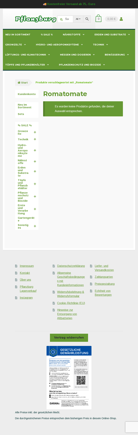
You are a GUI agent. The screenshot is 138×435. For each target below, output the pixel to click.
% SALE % (47, 34)
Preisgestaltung (105, 283)
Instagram (26, 297)
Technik (98, 44)
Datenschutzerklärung (71, 265)
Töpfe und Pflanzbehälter (25, 64)
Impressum (27, 265)
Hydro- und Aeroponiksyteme (57, 44)
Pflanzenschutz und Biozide (80, 64)
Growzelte (13, 44)
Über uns (25, 279)
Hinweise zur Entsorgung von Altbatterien (67, 314)
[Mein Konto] (121, 19)
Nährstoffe (71, 34)
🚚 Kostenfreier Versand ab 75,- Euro (69, 4)
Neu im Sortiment (17, 34)
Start (24, 82)
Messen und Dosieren (75, 54)
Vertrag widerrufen (69, 337)
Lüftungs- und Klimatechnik (25, 54)
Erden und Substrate (110, 34)
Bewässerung (115, 54)
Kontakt (25, 272)
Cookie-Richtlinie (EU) (71, 303)
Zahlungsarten (104, 276)
